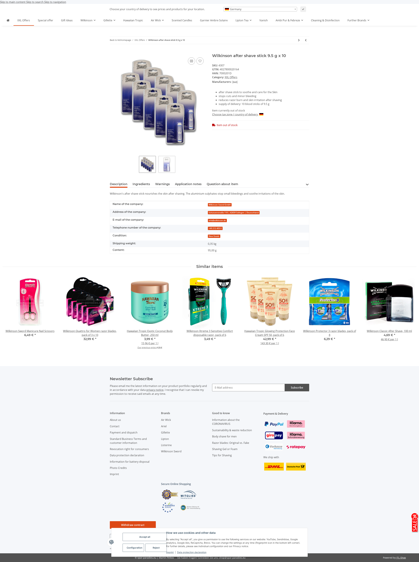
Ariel (164, 426)
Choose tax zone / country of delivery (235, 114)
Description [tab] (118, 184)
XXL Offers (231, 77)
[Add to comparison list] (191, 61)
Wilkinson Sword (171, 451)
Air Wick (166, 420)
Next (411, 314)
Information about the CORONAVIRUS (226, 422)
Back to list (115, 40)
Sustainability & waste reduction (232, 430)
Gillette (165, 432)
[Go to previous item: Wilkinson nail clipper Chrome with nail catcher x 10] (305, 40)
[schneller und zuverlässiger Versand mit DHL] (274, 466)
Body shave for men (224, 436)
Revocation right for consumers (129, 449)
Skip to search (35, 2)
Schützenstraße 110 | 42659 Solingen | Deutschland (234, 212)
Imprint (170, 552)
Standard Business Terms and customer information (128, 441)
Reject (156, 547)
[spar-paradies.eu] (8, 20)
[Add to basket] (112, 51)
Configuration (134, 547)
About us (115, 420)
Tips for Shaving (222, 455)
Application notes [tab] (188, 184)
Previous (8, 314)
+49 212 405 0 (215, 228)
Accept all (144, 536)
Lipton (165, 439)
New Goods (214, 236)
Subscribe (297, 387)
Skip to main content (13, 2)
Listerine (166, 445)
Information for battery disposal (129, 461)
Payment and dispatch (123, 432)
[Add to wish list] (200, 61)
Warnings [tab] (162, 184)
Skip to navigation (55, 2)
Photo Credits (118, 468)
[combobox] (260, 9)
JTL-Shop (401, 557)
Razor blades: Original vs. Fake (230, 443)
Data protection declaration (191, 552)
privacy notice (155, 390)
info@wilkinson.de (217, 220)
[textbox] (260, 9)
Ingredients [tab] (141, 184)
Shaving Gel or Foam (224, 449)
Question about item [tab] (222, 184)
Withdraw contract (132, 525)
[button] (307, 186)
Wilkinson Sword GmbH (220, 204)
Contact (114, 426)
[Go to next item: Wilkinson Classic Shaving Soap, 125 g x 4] (298, 40)
